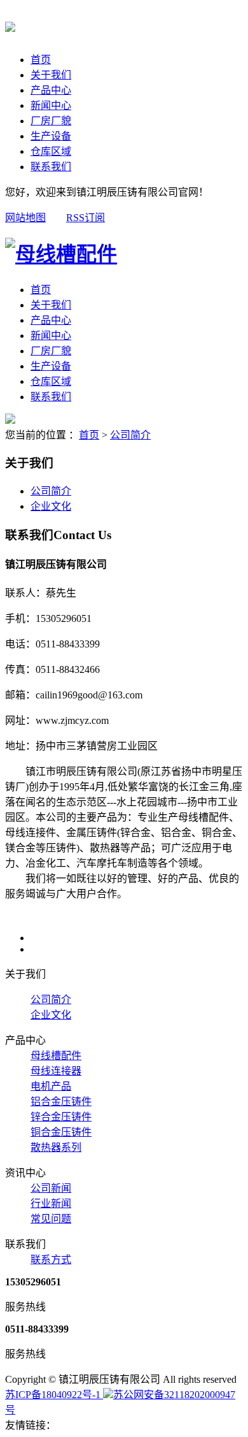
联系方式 (51, 1259)
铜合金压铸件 (61, 1132)
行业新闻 (51, 1203)
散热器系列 (56, 1147)
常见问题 (51, 1218)
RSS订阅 (85, 217)
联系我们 (51, 166)
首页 (41, 59)
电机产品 (51, 1086)
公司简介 (130, 435)
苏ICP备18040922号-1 (54, 1394)
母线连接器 (56, 1070)
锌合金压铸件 (61, 1116)
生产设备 (51, 136)
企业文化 (51, 506)
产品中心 (51, 90)
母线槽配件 (56, 1055)
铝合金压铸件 (61, 1101)
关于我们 (51, 74)
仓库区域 (51, 151)
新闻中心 (51, 105)
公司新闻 (51, 1188)
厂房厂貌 (51, 120)
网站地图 (25, 217)
